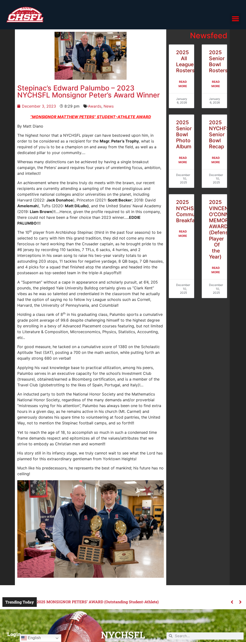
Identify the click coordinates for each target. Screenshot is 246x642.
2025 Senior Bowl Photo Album (184, 134)
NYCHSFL (123, 635)
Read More (182, 84)
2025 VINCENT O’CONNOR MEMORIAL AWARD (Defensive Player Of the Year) (222, 229)
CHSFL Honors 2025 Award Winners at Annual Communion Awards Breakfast (107, 601)
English (34, 638)
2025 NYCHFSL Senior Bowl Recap (221, 134)
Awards (94, 106)
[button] (235, 19)
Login (14, 634)
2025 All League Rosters (185, 61)
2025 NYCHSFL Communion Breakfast (190, 211)
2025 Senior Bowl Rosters (218, 61)
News (109, 106)
